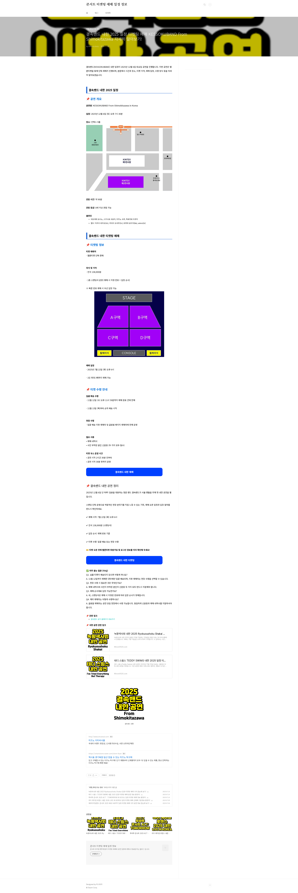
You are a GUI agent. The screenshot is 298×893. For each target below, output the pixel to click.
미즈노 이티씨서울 (97, 740)
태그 (96, 12)
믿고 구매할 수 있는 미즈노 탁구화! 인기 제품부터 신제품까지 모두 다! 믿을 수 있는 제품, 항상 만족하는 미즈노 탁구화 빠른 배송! (129, 761)
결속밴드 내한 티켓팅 (124, 560)
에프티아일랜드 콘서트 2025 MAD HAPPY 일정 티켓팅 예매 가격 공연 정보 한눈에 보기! (119, 803)
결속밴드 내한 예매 (124, 472)
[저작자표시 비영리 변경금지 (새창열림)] (112, 775)
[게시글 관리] (96, 775)
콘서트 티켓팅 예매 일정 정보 (106, 4)
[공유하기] (93, 775)
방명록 (108, 12)
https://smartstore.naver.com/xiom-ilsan (105, 754)
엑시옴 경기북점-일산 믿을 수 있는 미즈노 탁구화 (110, 757)
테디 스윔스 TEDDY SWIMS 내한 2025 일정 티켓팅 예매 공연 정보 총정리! (114, 794)
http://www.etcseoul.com (99, 737)
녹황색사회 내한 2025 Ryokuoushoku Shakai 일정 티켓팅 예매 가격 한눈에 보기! (117, 791)
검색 (204, 4)
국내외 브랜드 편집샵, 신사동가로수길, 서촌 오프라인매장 (111, 743)
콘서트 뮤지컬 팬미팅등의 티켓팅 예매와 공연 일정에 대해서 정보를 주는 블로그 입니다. (120, 849)
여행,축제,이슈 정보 (96, 787)
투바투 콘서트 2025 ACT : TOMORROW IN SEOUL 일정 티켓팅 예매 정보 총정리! (117, 797)
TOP (210, 885)
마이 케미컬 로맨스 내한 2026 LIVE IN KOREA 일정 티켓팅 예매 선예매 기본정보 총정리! (119, 800)
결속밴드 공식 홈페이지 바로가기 (103, 619)
